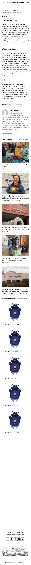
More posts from (7, 134)
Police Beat (18, 105)
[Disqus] (15, 457)
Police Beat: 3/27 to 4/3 (10, 405)
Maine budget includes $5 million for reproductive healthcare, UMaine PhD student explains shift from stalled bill (15, 291)
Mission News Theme (10, 562)
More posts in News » (24, 139)
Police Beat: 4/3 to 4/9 (9, 378)
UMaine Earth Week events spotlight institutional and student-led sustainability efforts (15, 260)
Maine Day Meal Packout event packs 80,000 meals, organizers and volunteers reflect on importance (15, 167)
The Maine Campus (15, 2)
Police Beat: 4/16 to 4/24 (10, 324)
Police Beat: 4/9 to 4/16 (10, 351)
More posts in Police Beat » (23, 298)
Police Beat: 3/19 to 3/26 (10, 432)
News (10, 105)
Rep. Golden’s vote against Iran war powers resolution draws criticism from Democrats (15, 229)
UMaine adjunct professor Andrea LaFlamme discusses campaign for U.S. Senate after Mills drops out (15, 198)
